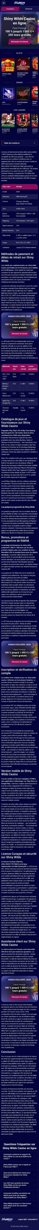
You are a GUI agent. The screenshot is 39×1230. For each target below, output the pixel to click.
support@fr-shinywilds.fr (28, 1219)
